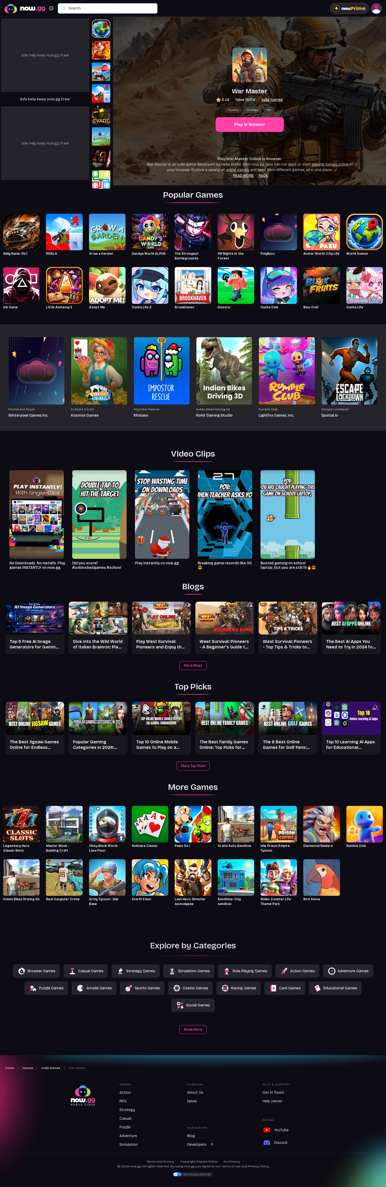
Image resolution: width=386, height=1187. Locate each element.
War (269, 109)
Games (125, 1084)
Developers (196, 1144)
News (192, 1101)
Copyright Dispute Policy (198, 1161)
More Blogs (193, 665)
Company (195, 1084)
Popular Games (193, 195)
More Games (193, 787)
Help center (272, 1101)
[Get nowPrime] (349, 8)
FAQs (263, 175)
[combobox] (110, 8)
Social (269, 1120)
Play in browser (249, 124)
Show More (193, 1029)
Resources (197, 1127)
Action (125, 1092)
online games (237, 170)
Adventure (128, 1136)
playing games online (330, 164)
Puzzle (125, 1127)
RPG (123, 1101)
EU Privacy (232, 1161)
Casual (125, 1118)
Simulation (128, 1144)
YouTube (281, 1130)
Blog (191, 1136)
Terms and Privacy (160, 1161)
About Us (195, 1092)
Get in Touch (273, 1092)
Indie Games (272, 100)
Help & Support (277, 1084)
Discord (280, 1142)
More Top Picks (193, 766)
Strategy (252, 109)
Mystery (233, 109)
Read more (243, 175)
